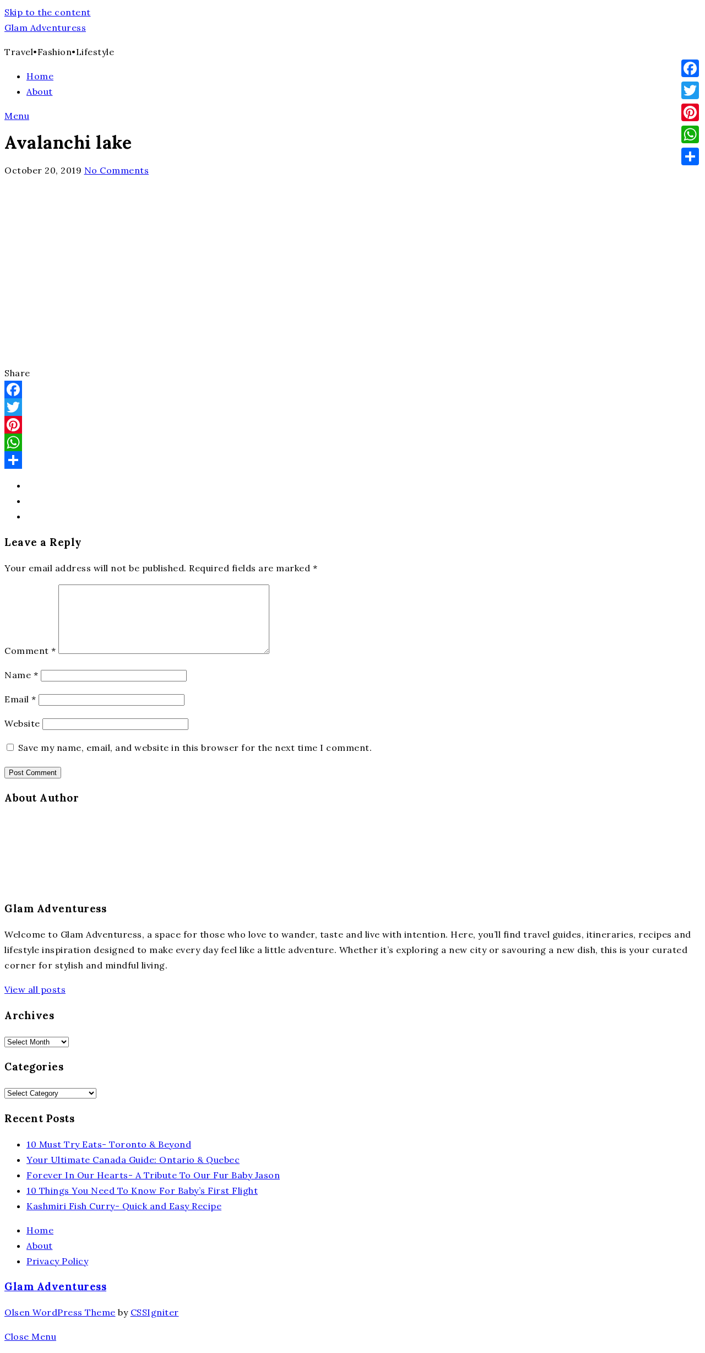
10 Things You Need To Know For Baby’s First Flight (142, 1190)
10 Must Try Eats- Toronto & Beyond (108, 1144)
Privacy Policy (57, 1261)
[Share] (352, 460)
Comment (30, 650)
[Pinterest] (352, 425)
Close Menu (30, 1336)
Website (22, 723)
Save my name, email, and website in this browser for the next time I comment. (195, 747)
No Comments (116, 170)
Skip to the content (47, 12)
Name (21, 674)
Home (39, 76)
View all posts (35, 989)
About (39, 91)
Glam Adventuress (45, 27)
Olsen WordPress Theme (60, 1312)
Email (20, 699)
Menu (16, 115)
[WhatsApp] (352, 442)
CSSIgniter (155, 1312)
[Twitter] (352, 407)
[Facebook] (352, 389)
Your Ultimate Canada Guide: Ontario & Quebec (133, 1159)
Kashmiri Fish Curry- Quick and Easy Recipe (123, 1205)
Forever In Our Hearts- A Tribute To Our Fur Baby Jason (153, 1175)
